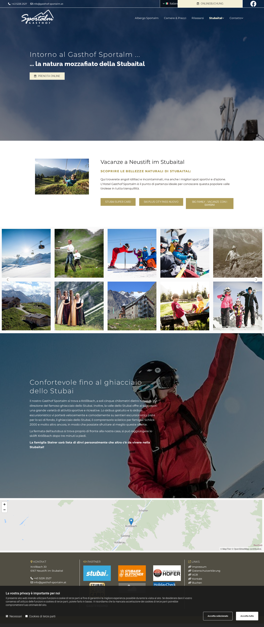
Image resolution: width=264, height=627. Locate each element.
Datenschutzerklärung (206, 570)
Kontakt (197, 578)
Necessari (16, 616)
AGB (195, 574)
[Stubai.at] (97, 573)
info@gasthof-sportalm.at (48, 3)
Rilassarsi (198, 18)
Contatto (235, 18)
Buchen (197, 582)
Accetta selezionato (218, 616)
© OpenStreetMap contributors (246, 548)
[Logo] (57, 18)
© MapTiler (225, 548)
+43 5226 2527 (19, 3)
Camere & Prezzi (175, 18)
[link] (214, 18)
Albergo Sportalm (147, 18)
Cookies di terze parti (42, 616)
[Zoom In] (4, 504)
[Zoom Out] (4, 509)
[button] (210, 4)
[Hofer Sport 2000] (167, 573)
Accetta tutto (247, 616)
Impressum (199, 566)
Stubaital (215, 18)
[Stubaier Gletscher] (132, 573)
